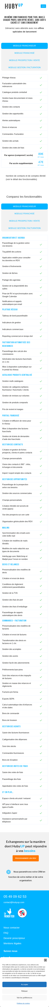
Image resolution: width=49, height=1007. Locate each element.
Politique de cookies (23, 1003)
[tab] (24, 46)
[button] (45, 960)
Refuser (24, 991)
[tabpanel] (24, 121)
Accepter (24, 984)
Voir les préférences (24, 998)
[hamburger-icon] (43, 6)
